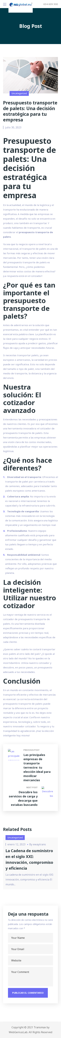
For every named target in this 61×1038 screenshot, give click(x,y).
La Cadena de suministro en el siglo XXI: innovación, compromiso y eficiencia (29, 859)
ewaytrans (39, 844)
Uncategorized (19, 93)
